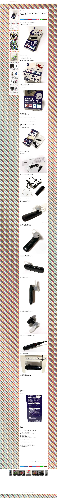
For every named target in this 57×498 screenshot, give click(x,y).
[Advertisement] (28, 6)
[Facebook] (26, 19)
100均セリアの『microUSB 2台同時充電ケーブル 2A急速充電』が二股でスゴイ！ (16, 69)
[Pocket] (37, 19)
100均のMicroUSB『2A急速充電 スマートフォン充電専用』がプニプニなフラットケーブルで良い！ (12, 70)
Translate (15, 29)
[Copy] (45, 19)
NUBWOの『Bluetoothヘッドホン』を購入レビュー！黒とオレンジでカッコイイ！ (12, 92)
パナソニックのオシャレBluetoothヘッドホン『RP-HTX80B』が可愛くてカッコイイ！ (12, 77)
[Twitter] (22, 19)
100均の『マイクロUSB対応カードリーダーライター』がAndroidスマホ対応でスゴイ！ (16, 85)
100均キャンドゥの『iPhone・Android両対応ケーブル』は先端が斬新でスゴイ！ (16, 92)
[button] (11, 56)
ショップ (25, 10)
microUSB (34, 461)
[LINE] (41, 19)
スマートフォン (44, 461)
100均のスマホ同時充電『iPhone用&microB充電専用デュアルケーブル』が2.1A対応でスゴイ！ (12, 85)
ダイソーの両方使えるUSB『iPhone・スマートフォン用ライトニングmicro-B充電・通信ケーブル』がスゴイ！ (16, 77)
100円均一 (29, 10)
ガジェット (40, 461)
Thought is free (32, 492)
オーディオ (37, 461)
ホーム (21, 10)
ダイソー (33, 10)
